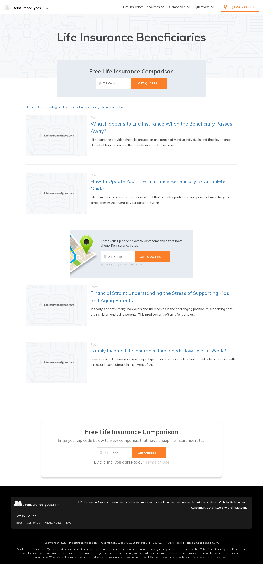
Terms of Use (135, 264)
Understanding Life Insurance (56, 107)
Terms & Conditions (197, 542)
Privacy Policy (173, 542)
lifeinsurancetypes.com (83, 542)
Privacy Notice (53, 522)
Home (30, 107)
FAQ (68, 522)
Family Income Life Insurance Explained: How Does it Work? (158, 350)
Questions (202, 7)
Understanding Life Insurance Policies (104, 107)
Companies (177, 7)
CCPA (215, 542)
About (18, 522)
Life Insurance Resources (141, 7)
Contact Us (33, 522)
